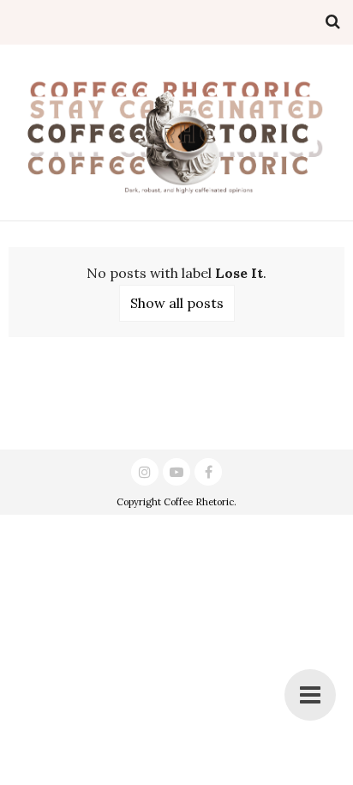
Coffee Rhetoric (199, 502)
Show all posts (177, 302)
